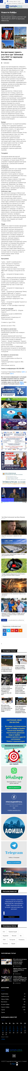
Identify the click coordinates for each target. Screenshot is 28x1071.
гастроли (12, 939)
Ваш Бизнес (13, 1001)
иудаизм (5, 935)
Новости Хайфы (10, 15)
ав (20, 935)
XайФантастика (13, 996)
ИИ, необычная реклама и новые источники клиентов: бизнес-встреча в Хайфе (6, 708)
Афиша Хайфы (13, 999)
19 (13, 1031)
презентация (13, 932)
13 (17, 1029)
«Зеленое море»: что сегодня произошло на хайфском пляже (6, 669)
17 (6, 1031)
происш (5, 943)
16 (3, 1031)
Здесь (21, 382)
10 (6, 1029)
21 (21, 1031)
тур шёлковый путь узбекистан (16, 620)
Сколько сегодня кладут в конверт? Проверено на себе (20, 667)
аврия (13, 943)
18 (10, 1031)
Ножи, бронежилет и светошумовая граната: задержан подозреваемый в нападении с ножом (20, 709)
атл (4, 932)
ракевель (21, 939)
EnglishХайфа (13, 993)
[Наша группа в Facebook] (14, 1055)
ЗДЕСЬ (24, 372)
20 (17, 1031)
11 (10, 1029)
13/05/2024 (6, 63)
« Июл (3, 1039)
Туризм (13, 1009)
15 (25, 1029)
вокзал (14, 935)
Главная (3, 15)
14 (21, 1029)
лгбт (4, 939)
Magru (14, 1064)
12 (13, 1029)
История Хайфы (13, 1004)
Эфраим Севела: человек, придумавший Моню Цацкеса (20, 970)
